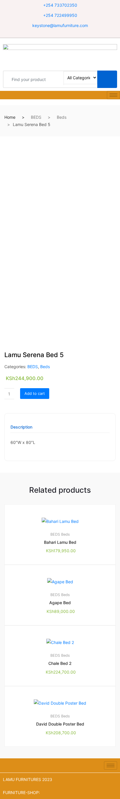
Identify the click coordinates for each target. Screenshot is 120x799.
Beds (61, 117)
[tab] (21, 429)
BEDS (36, 117)
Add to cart (34, 393)
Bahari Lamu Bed (60, 542)
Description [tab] (21, 427)
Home (9, 117)
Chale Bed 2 (60, 663)
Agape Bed (60, 602)
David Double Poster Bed (60, 723)
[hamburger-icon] (113, 95)
